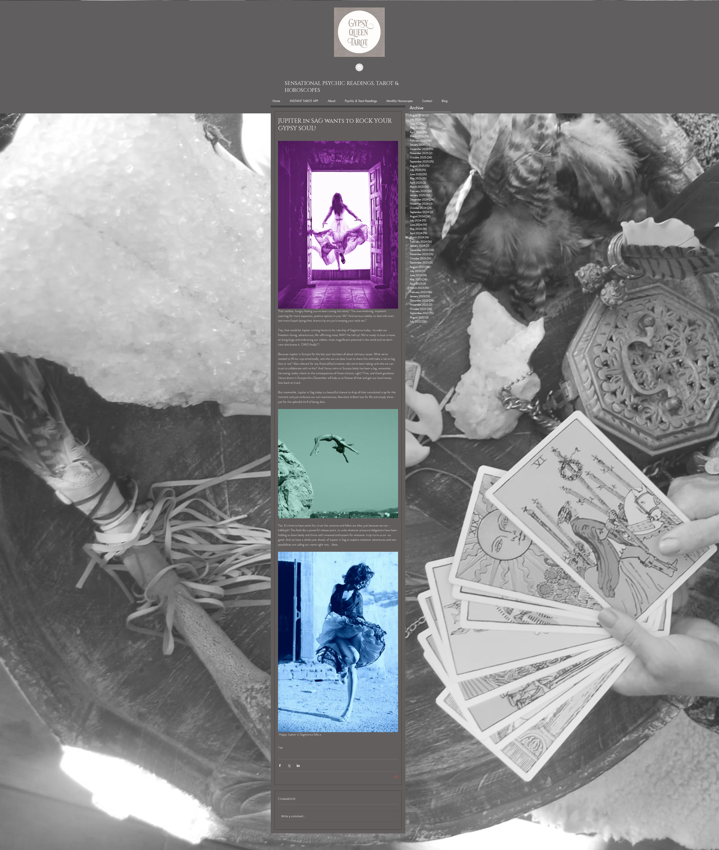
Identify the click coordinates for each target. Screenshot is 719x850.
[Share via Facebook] (280, 765)
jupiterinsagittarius (313, 753)
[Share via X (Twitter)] (289, 765)
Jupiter (295, 753)
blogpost (283, 753)
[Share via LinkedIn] (298, 765)
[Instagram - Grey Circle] (359, 67)
